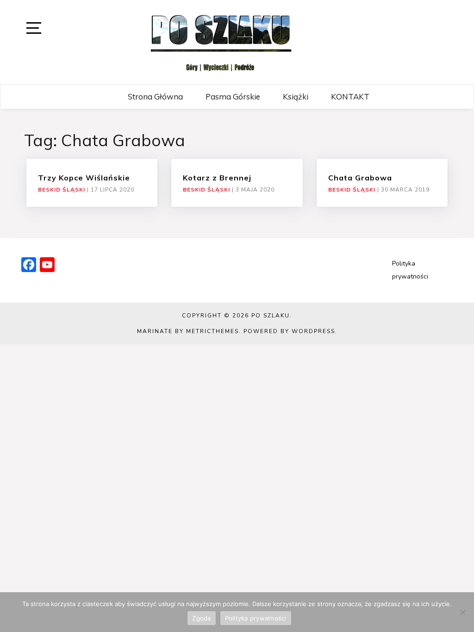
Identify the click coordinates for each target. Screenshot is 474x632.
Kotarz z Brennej (217, 177)
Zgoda (201, 618)
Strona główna (155, 96)
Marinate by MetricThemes (188, 331)
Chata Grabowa (360, 177)
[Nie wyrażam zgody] (462, 612)
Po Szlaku (270, 315)
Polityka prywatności (256, 618)
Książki (295, 96)
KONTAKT (350, 96)
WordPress (313, 331)
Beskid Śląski (61, 189)
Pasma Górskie (233, 96)
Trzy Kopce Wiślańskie (84, 177)
